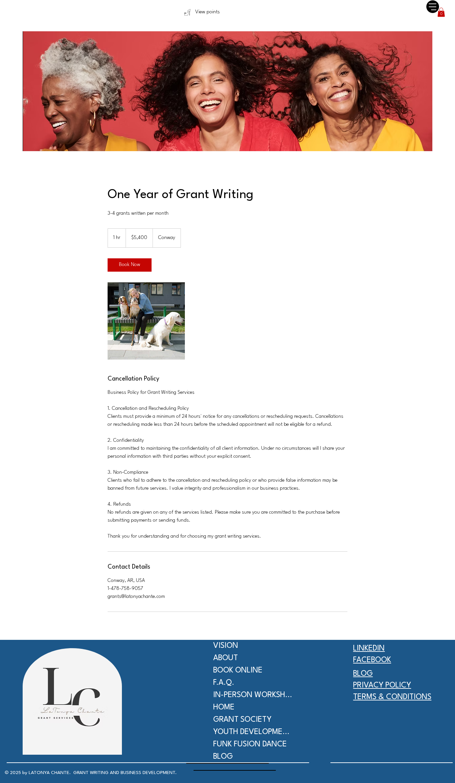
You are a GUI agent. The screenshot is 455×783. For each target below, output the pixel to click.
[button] (441, 12)
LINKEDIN (369, 648)
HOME (223, 707)
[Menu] (432, 6)
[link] (130, 265)
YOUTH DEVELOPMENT (252, 732)
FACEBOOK (372, 660)
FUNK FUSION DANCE (250, 744)
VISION (225, 646)
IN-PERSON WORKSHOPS (252, 695)
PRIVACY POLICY (382, 685)
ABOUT (225, 658)
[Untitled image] (146, 321)
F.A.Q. (223, 683)
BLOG (223, 757)
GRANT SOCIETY (242, 720)
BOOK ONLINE (237, 670)
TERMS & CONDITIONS (392, 697)
